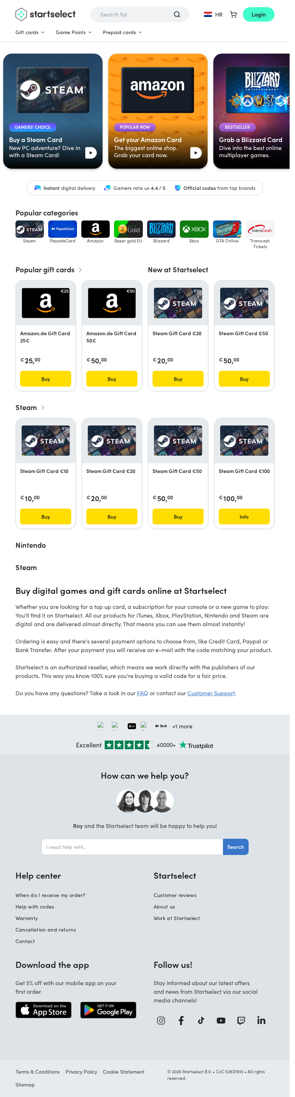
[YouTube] (224, 1020)
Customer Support (211, 693)
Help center (38, 875)
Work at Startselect (177, 918)
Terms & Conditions (37, 1071)
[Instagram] (164, 1020)
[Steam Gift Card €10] (46, 440)
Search (235, 846)
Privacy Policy (81, 1071)
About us (164, 906)
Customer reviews (175, 895)
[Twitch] (244, 1020)
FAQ (142, 693)
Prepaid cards (119, 32)
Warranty (26, 918)
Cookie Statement (124, 1071)
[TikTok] (204, 1020)
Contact (25, 941)
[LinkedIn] (264, 1020)
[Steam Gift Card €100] (244, 440)
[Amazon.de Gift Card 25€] (46, 303)
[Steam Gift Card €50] (244, 303)
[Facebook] (184, 1020)
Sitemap (25, 1084)
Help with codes (34, 906)
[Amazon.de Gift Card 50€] (112, 303)
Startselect (175, 875)
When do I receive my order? (50, 895)
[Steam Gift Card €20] (178, 303)
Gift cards (26, 32)
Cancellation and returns (45, 929)
